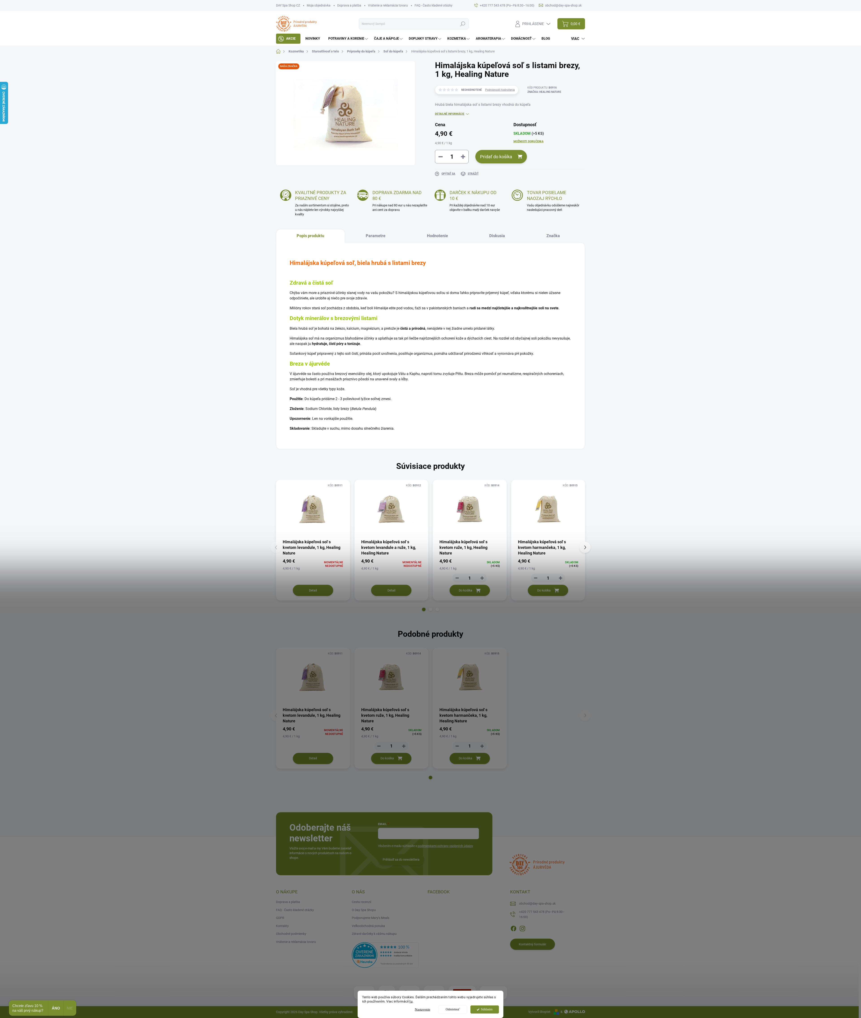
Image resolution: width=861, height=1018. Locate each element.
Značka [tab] (553, 235)
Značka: (544, 91)
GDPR (280, 918)
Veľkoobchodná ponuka (368, 926)
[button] (423, 609)
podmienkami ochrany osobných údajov (445, 846)
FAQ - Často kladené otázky (433, 5)
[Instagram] (522, 927)
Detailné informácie (449, 113)
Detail (313, 590)
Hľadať (462, 24)
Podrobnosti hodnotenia (500, 89)
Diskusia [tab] (497, 235)
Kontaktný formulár (532, 944)
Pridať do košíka (496, 156)
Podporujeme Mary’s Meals (370, 918)
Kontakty (282, 926)
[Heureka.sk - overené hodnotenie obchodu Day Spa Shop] (385, 955)
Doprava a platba (349, 5)
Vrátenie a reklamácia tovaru (388, 5)
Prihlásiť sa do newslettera (401, 859)
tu (411, 1001)
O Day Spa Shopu (364, 910)
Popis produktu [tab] (310, 235)
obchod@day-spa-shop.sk (537, 903)
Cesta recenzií (361, 902)
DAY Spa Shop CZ (288, 5)
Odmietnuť (453, 1009)
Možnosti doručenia (528, 141)
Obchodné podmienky (291, 934)
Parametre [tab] (375, 235)
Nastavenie (422, 1009)
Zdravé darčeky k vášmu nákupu (374, 934)
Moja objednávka (318, 5)
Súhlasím (487, 1009)
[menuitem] (288, 39)
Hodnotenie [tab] (437, 235)
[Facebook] (513, 927)
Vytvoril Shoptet (539, 1012)
